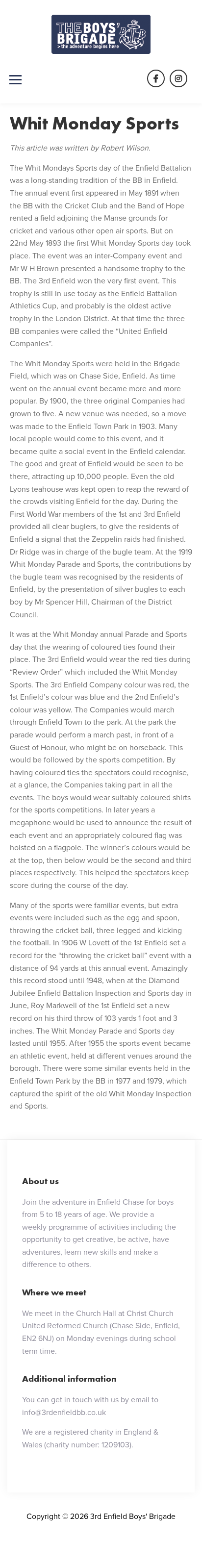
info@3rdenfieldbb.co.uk (64, 1412)
